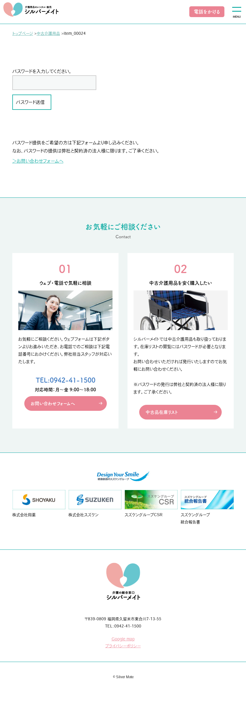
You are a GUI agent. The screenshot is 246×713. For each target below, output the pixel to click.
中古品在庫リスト (162, 412)
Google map (123, 639)
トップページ (22, 33)
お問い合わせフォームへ (53, 403)
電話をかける (207, 11)
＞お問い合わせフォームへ (37, 161)
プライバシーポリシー (123, 646)
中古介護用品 (48, 33)
